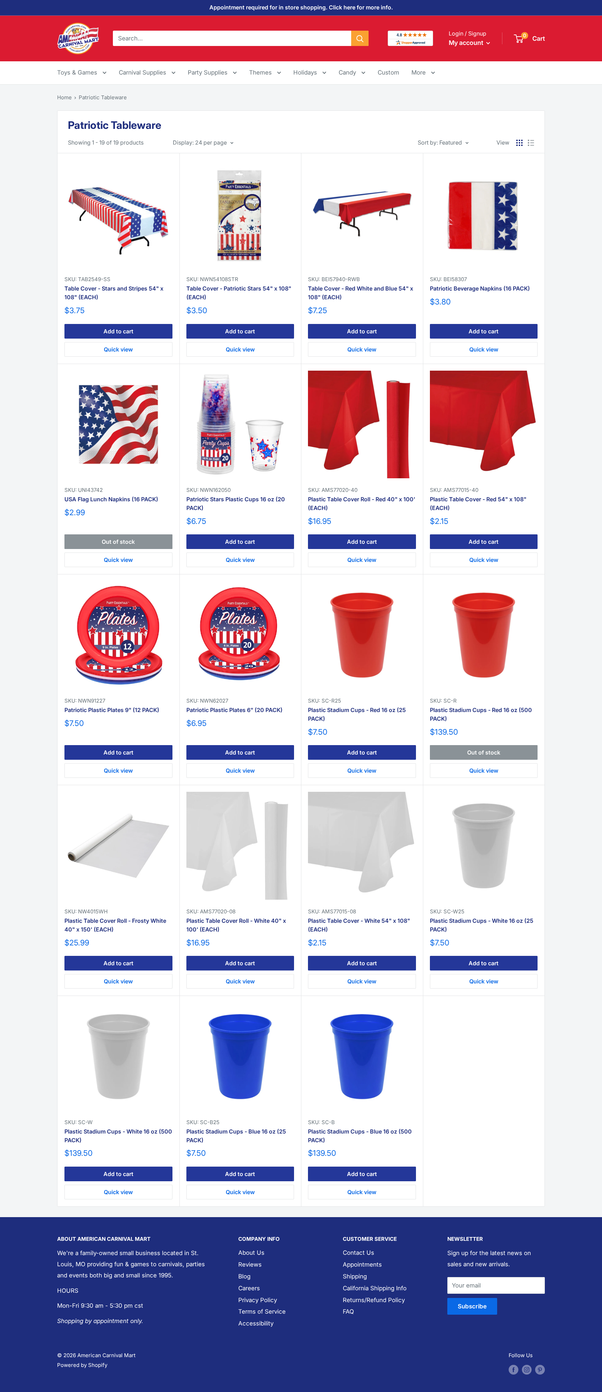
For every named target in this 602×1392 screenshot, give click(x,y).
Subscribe (472, 1306)
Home (64, 97)
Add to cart (118, 331)
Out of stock (118, 541)
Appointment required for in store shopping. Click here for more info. (301, 7)
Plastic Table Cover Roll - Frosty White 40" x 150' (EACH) (115, 925)
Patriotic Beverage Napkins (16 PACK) (480, 288)
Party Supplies (208, 72)
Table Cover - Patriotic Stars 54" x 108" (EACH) (238, 293)
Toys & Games (78, 72)
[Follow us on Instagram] (527, 1369)
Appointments (362, 1264)
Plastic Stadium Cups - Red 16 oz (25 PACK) (357, 714)
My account (467, 42)
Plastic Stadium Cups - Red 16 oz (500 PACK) (481, 714)
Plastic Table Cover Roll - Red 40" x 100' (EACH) (361, 503)
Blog (244, 1276)
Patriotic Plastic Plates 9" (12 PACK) (111, 709)
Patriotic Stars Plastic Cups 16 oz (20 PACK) (235, 503)
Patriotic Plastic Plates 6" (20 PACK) (234, 709)
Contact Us (358, 1252)
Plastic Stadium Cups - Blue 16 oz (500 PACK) (360, 1136)
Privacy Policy (257, 1300)
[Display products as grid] (519, 143)
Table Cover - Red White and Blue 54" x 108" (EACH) (360, 293)
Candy (348, 72)
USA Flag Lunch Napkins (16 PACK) (111, 499)
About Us (251, 1252)
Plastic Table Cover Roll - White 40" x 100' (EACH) (236, 925)
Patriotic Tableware (103, 97)
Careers (249, 1288)
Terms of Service (262, 1311)
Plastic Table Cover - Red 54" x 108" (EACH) (478, 503)
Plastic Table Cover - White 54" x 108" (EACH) (359, 925)
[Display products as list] (531, 143)
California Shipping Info (375, 1288)
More (423, 72)
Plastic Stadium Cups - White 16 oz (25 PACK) (481, 925)
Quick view (118, 349)
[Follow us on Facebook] (513, 1369)
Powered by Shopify (82, 1365)
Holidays (306, 72)
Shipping (355, 1276)
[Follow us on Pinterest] (540, 1369)
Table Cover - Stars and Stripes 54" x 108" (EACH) (113, 293)
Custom (388, 72)
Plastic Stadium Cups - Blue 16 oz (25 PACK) (236, 1136)
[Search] (360, 38)
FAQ (348, 1311)
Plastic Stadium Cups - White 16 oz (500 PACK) (118, 1136)
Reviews (250, 1264)
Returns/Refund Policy (374, 1300)
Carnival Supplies (143, 72)
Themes (261, 72)
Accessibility (255, 1323)
